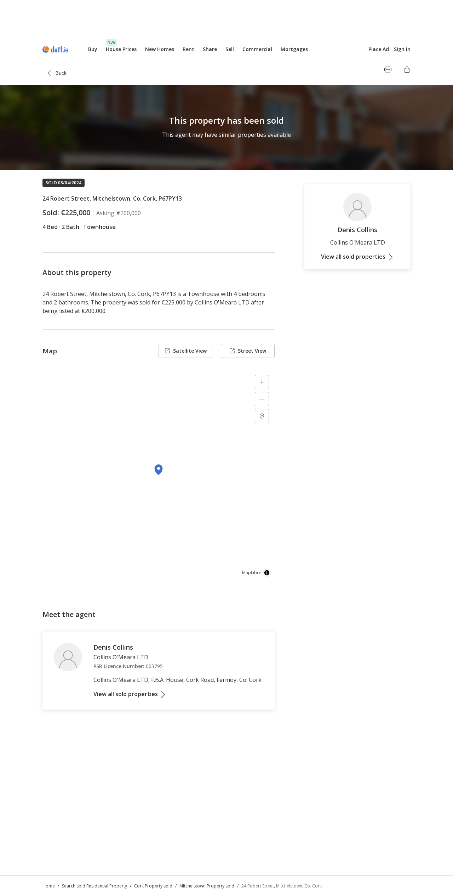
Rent (188, 49)
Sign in (402, 49)
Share (210, 49)
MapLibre (251, 573)
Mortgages (294, 49)
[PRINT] (387, 69)
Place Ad (378, 49)
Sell (229, 49)
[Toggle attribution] (267, 572)
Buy (92, 49)
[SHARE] (407, 69)
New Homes (159, 49)
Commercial (257, 49)
